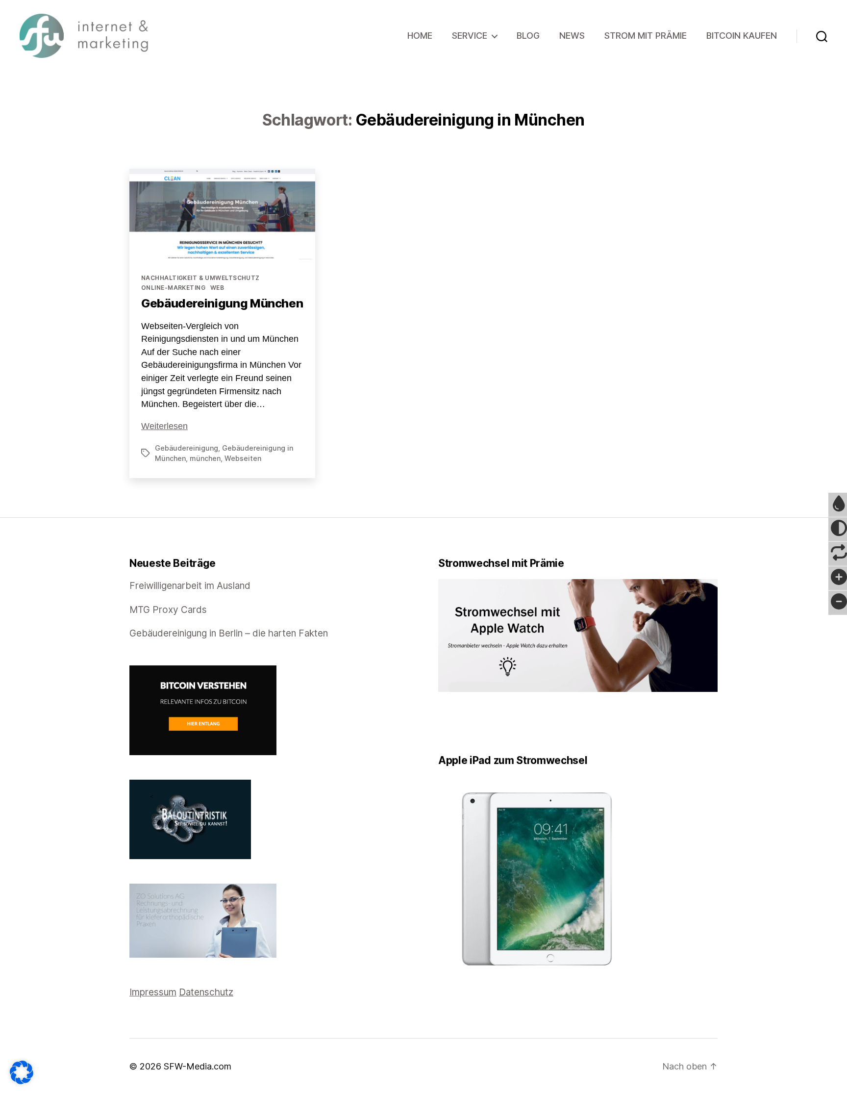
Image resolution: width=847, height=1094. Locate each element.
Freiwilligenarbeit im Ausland (189, 585)
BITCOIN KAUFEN (741, 35)
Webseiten (242, 458)
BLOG (528, 35)
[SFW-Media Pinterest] (469, 723)
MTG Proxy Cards (168, 609)
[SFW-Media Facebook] (441, 723)
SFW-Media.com (197, 1066)
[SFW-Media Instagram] (462, 723)
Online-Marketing (173, 287)
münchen (205, 458)
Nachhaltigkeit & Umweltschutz (200, 277)
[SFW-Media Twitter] (448, 723)
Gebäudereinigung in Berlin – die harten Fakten (228, 633)
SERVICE (469, 35)
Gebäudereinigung (186, 448)
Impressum (152, 992)
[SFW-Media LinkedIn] (455, 723)
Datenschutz (206, 992)
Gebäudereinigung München (222, 303)
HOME (419, 35)
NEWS (572, 35)
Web (217, 287)
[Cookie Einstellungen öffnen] (21, 1072)
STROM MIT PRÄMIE (645, 35)
